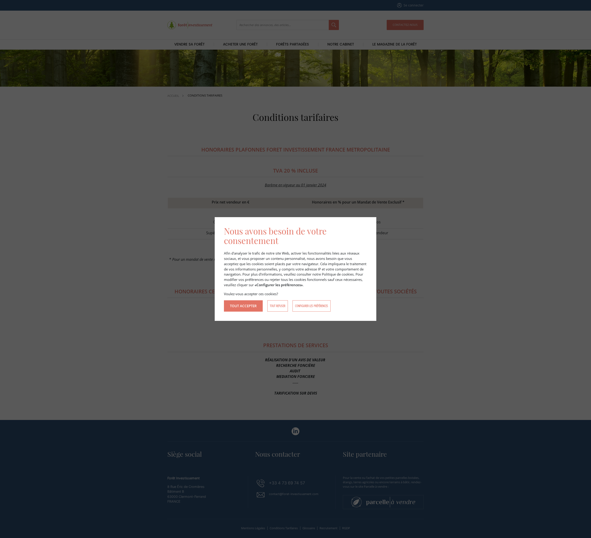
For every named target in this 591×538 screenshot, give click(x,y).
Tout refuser (277, 306)
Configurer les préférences (311, 306)
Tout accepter (243, 306)
